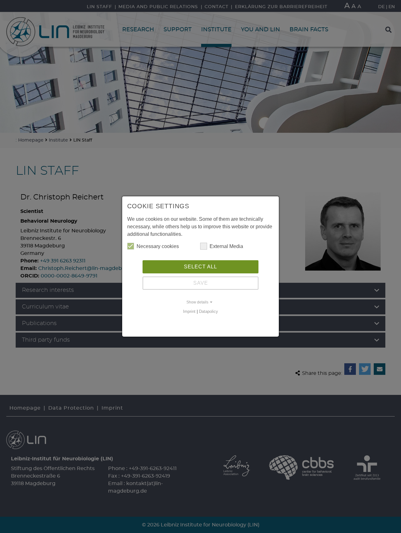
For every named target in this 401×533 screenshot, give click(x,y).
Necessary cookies (158, 246)
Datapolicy (208, 311)
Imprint (189, 311)
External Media (226, 246)
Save (200, 283)
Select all (200, 266)
